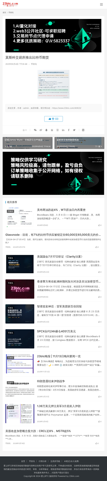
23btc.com (74, 476)
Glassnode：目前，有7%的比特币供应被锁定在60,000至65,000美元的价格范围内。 (53, 235)
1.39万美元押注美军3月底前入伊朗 (59, 406)
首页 (4, 12)
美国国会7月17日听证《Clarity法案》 (60, 256)
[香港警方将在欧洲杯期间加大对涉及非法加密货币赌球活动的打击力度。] (19, 289)
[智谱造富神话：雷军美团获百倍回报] (19, 314)
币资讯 (34, 64)
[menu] (101, 4)
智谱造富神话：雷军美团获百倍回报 (59, 306)
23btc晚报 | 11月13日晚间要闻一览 (59, 356)
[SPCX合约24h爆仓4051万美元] (19, 338)
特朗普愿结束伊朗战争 (51, 381)
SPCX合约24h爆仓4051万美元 (56, 331)
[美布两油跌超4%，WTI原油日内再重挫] (19, 217)
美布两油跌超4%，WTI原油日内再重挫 (61, 209)
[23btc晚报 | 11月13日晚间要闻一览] (19, 363)
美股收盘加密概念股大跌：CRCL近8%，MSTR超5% (38, 431)
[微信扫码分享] (35, 130)
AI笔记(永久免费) (71, 461)
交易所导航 (55, 461)
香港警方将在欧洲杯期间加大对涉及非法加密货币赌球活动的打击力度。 (69, 281)
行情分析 (43, 461)
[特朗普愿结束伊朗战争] (19, 388)
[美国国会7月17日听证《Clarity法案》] (19, 264)
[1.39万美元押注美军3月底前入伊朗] (19, 413)
